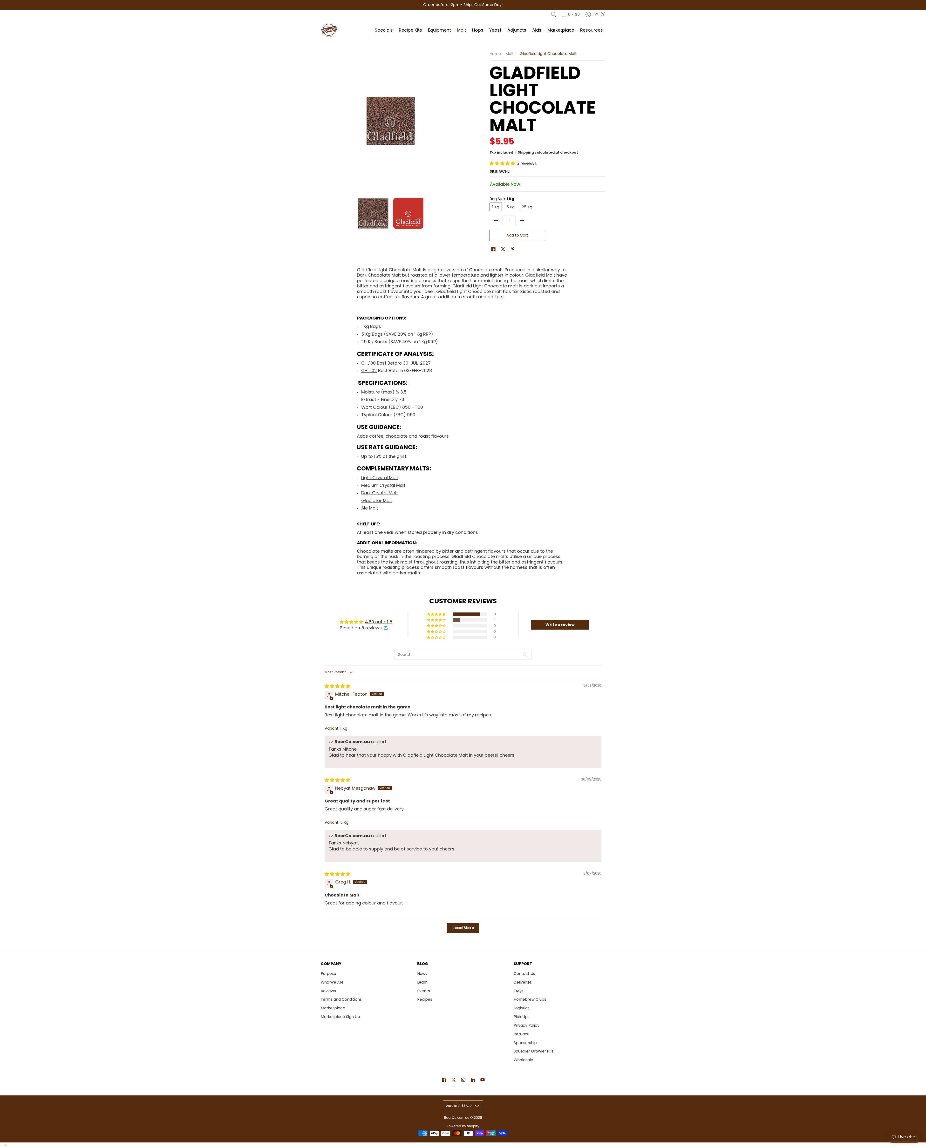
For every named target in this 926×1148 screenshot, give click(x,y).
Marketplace (333, 1008)
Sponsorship (525, 1043)
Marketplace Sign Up (340, 1016)
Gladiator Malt (376, 500)
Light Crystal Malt (379, 478)
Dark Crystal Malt (379, 493)
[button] (503, 163)
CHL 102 (369, 370)
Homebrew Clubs (530, 999)
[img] (337, 686)
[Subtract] (496, 220)
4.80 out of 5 (378, 622)
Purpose (328, 973)
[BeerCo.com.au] (329, 30)
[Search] (554, 14)
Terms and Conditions (341, 999)
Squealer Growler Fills (533, 1051)
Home (495, 53)
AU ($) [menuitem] (600, 14)
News (422, 973)
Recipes (424, 999)
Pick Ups (522, 1016)
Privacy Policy (526, 1025)
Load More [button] (463, 928)
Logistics (522, 1008)
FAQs (518, 991)
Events (423, 991)
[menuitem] (570, 14)
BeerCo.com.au (456, 1117)
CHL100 (368, 363)
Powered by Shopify (463, 1126)
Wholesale (523, 1060)
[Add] (522, 220)
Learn (422, 982)
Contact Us (524, 973)
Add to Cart (517, 235)
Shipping (526, 152)
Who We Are (332, 982)
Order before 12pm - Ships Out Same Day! (463, 4)
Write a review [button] (560, 624)
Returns (521, 1034)
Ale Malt (369, 508)
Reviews (328, 991)
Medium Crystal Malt (383, 485)
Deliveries (523, 982)
